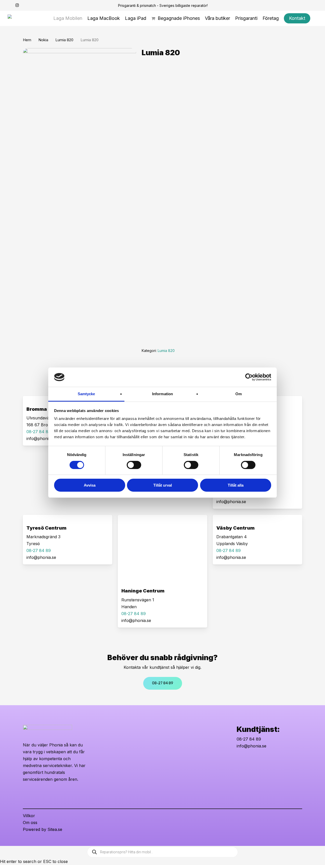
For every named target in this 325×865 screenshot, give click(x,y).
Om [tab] (238, 394)
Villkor (29, 815)
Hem (27, 40)
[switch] (134, 465)
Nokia (43, 40)
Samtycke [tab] (86, 394)
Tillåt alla (235, 485)
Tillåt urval (162, 485)
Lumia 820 (64, 40)
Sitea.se (54, 829)
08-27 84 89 (249, 739)
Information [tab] (162, 394)
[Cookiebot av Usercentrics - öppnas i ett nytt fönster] (249, 377)
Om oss (30, 822)
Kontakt (150, 136)
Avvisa (89, 485)
